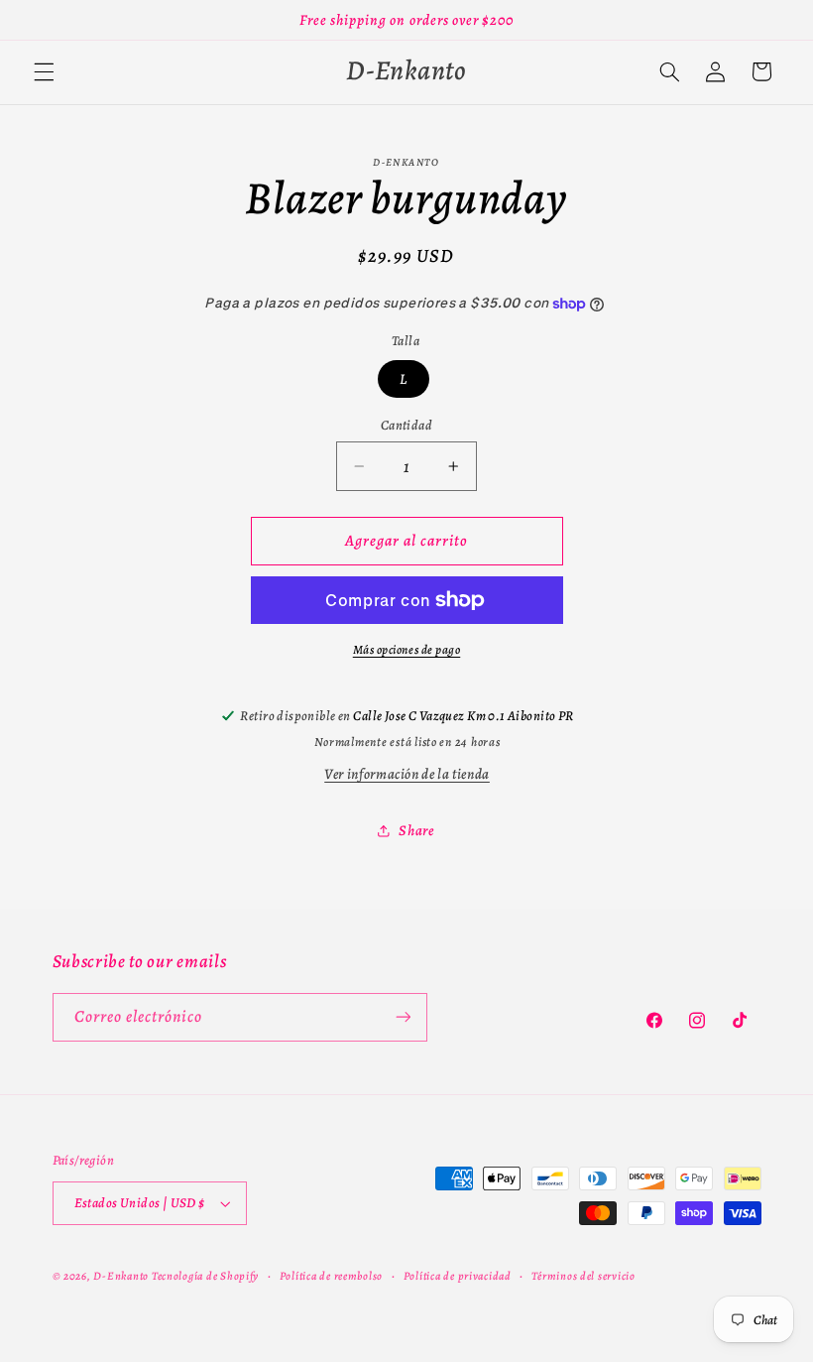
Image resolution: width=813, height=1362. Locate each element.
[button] (43, 71)
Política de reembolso (331, 1276)
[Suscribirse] (402, 1017)
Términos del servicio (583, 1276)
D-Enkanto (121, 1276)
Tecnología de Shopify (205, 1276)
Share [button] (416, 830)
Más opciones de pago (407, 649)
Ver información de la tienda (407, 774)
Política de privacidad (458, 1276)
